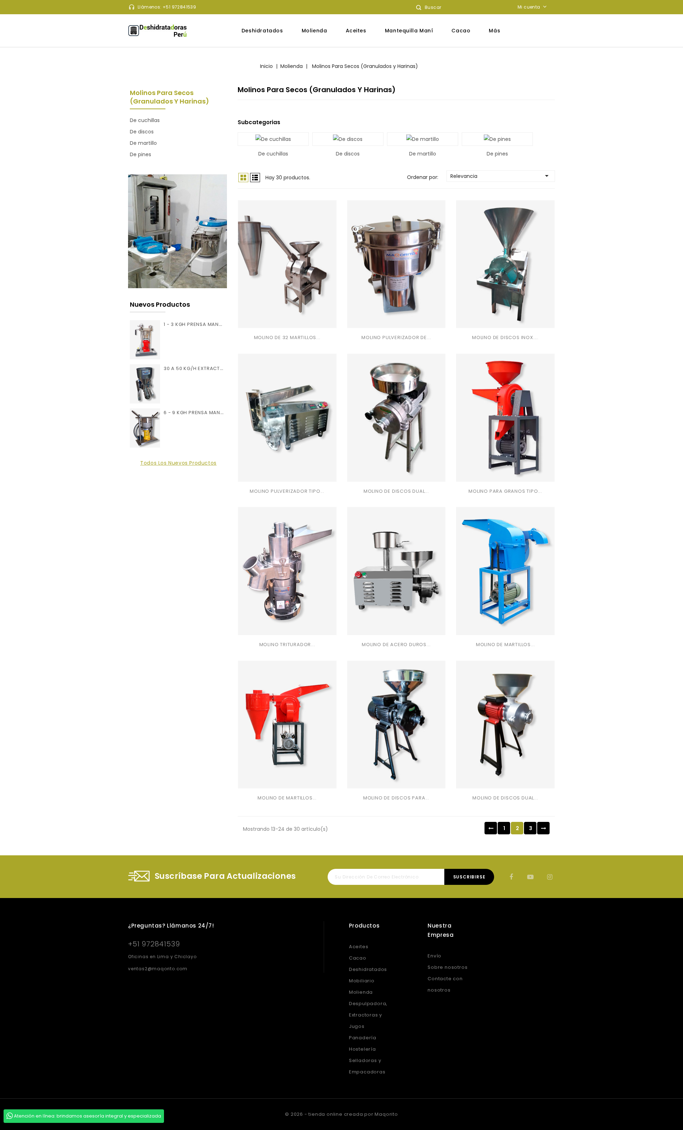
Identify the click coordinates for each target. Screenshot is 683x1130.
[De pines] (497, 139)
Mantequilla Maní (409, 30)
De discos (142, 131)
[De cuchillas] (273, 139)
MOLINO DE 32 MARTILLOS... (287, 337)
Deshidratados (262, 30)
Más (494, 30)
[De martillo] (422, 139)
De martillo (143, 143)
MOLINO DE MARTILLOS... (505, 644)
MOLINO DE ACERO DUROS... (396, 644)
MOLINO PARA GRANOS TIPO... (505, 491)
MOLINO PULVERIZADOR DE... (396, 337)
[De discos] (347, 139)
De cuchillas (145, 120)
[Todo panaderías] (177, 231)
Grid (243, 177)
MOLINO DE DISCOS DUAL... (396, 491)
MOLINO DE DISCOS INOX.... (505, 337)
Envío (434, 955)
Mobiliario (362, 980)
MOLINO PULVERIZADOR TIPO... (287, 491)
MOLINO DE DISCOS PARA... (396, 797)
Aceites (356, 30)
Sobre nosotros (447, 967)
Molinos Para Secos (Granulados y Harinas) (169, 97)
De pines (140, 154)
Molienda (314, 30)
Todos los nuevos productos (178, 462)
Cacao (460, 30)
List (255, 177)
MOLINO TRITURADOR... (287, 644)
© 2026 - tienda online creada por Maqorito (341, 1114)
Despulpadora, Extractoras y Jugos (368, 1015)
